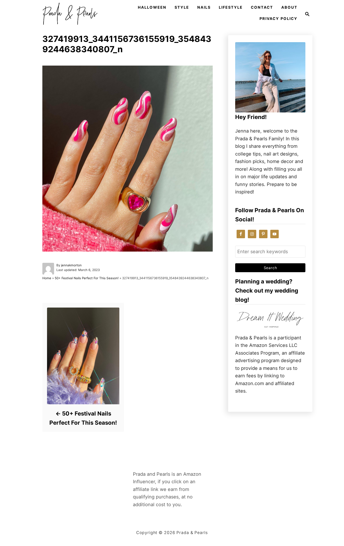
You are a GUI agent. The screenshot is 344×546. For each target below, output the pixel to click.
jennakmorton (71, 265)
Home (46, 278)
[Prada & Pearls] (68, 14)
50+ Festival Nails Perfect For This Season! (87, 278)
